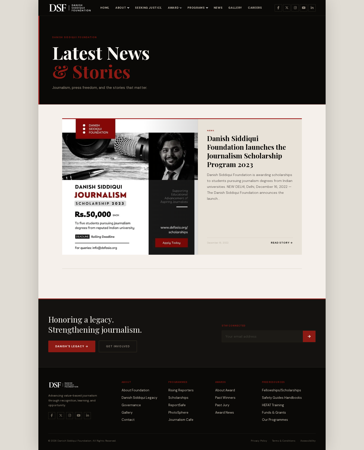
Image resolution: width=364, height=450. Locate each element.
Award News (224, 412)
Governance (131, 405)
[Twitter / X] (286, 8)
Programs (196, 7)
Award (173, 7)
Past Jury (222, 405)
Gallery (235, 7)
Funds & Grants (274, 412)
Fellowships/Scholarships (281, 390)
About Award (225, 390)
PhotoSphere (178, 412)
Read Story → (282, 242)
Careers (255, 7)
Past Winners (225, 398)
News (218, 7)
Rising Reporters (181, 390)
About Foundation (135, 390)
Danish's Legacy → (71, 346)
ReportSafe (177, 405)
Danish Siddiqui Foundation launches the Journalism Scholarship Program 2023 (246, 151)
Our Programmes (275, 420)
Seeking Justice (148, 7)
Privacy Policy (259, 440)
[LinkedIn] (312, 8)
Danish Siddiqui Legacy (139, 398)
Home (104, 7)
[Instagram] (295, 8)
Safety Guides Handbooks (282, 398)
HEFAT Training (273, 405)
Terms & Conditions (283, 440)
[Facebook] (278, 8)
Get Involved (118, 346)
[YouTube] (303, 8)
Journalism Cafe (180, 420)
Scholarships (178, 398)
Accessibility (308, 440)
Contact (128, 420)
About (120, 7)
